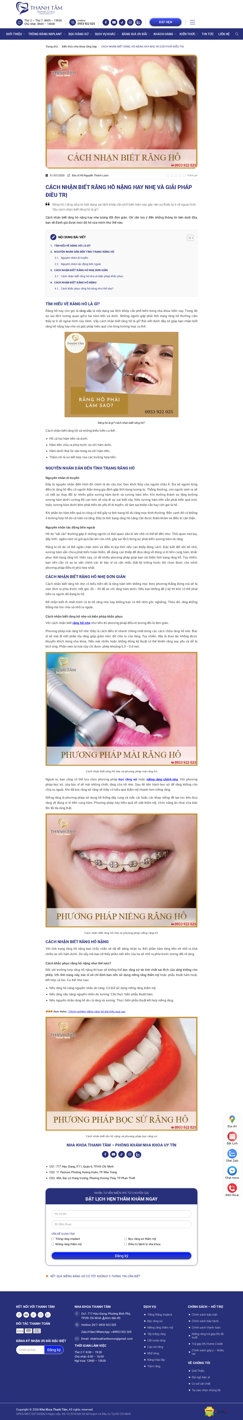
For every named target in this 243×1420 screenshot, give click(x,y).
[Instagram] (130, 22)
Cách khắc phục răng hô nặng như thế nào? (87, 288)
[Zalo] (138, 22)
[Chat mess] (232, 1170)
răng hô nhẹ (81, 623)
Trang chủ (52, 46)
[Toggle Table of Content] (188, 238)
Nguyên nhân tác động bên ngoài (81, 264)
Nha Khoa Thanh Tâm (53, 1409)
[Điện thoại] (232, 1188)
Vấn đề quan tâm (63, 1233)
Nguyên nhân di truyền (74, 257)
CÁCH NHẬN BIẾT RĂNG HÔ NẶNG (75, 282)
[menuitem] (15, 34)
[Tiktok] (122, 22)
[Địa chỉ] (232, 1119)
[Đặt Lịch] (232, 1136)
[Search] (237, 34)
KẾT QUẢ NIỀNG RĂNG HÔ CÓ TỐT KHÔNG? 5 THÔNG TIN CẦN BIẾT (95, 1276)
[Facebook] (106, 22)
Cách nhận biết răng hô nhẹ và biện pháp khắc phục (92, 276)
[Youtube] (114, 22)
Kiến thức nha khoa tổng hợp (79, 46)
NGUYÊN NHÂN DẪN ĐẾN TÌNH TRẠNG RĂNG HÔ (84, 251)
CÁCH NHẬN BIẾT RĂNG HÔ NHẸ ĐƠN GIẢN (81, 270)
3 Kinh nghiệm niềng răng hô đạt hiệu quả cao (96, 1011)
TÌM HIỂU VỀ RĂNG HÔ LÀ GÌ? (72, 245)
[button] (192, 22)
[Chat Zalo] (232, 1153)
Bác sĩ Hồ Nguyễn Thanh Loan (90, 175)
